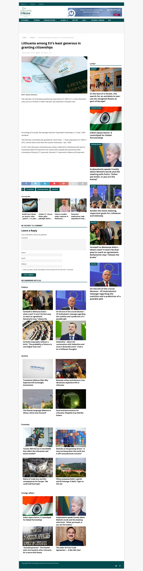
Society (45, 53)
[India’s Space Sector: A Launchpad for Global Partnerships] (106, 118)
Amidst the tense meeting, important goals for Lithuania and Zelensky (105, 213)
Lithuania (24, 20)
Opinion (37, 20)
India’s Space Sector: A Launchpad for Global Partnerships (101, 135)
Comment (24, 238)
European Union (42, 189)
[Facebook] (120, 566)
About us (23, 4)
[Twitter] (116, 566)
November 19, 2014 (29, 53)
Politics (24, 287)
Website (23, 264)
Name (23, 252)
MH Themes (55, 563)
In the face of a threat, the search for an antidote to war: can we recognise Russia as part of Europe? (105, 97)
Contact (32, 4)
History (75, 20)
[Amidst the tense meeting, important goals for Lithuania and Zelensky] (106, 197)
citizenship (30, 189)
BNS (39, 53)
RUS (109, 20)
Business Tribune (97, 20)
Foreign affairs (49, 20)
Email (23, 258)
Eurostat (55, 189)
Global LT (64, 20)
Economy (25, 424)
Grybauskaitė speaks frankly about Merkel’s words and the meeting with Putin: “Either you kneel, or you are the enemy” (105, 174)
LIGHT (84, 20)
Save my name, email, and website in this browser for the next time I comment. (48, 270)
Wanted (41, 4)
